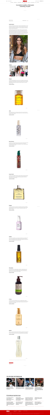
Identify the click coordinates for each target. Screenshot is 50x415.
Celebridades (15, 2)
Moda (26, 2)
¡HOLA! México (11, 2)
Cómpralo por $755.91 (11, 272)
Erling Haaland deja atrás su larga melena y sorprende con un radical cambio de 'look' (29, 388)
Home (23, 3)
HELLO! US (20, 411)
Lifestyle (29, 2)
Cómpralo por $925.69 (11, 241)
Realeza (22, 2)
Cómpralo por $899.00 (11, 303)
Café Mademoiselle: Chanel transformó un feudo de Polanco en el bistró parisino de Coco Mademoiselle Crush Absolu (39, 389)
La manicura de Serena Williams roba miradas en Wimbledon (10, 388)
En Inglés (38, 2)
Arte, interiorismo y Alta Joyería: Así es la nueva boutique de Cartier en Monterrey (19, 403)
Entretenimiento (19, 2)
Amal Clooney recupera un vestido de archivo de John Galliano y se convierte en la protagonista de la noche (29, 398)
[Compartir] (27, 20)
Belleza (25, 2)
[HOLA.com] (25, 1)
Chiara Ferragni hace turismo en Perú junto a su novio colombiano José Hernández (38, 403)
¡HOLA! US (15, 411)
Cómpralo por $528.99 (11, 334)
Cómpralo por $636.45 (11, 84)
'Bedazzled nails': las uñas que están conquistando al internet (20, 388)
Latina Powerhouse (32, 2)
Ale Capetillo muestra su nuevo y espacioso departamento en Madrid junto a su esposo (10, 398)
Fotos (35, 2)
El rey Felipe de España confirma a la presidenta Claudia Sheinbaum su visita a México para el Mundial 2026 (10, 404)
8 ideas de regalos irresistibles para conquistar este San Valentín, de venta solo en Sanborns (20, 398)
